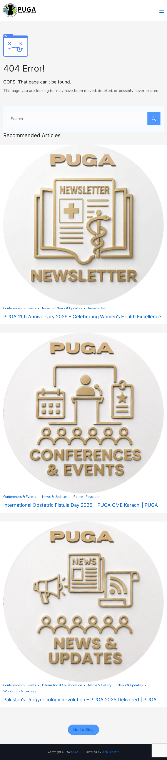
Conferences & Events (19, 308)
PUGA (77, 752)
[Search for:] (83, 118)
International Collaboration (62, 685)
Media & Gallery (100, 685)
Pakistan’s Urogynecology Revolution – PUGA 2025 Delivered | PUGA (80, 699)
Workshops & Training (19, 691)
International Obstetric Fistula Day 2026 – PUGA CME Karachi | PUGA (80, 505)
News (46, 308)
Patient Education (86, 497)
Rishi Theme (110, 752)
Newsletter (96, 308)
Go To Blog (83, 729)
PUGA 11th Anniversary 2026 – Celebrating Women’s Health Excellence (82, 316)
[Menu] (161, 10)
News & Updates (69, 308)
